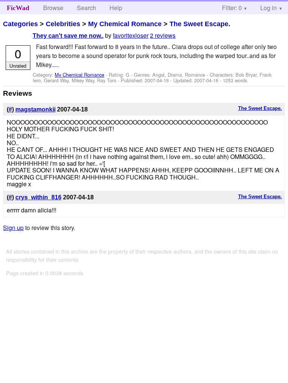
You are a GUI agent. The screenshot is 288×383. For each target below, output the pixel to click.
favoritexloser (130, 35)
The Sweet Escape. (200, 24)
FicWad (18, 8)
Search (86, 7)
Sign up (13, 227)
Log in (268, 7)
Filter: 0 (232, 7)
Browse (53, 7)
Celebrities (63, 24)
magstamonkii (35, 109)
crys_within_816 (38, 197)
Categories (20, 24)
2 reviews (163, 35)
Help (116, 7)
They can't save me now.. (68, 36)
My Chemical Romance (125, 24)
